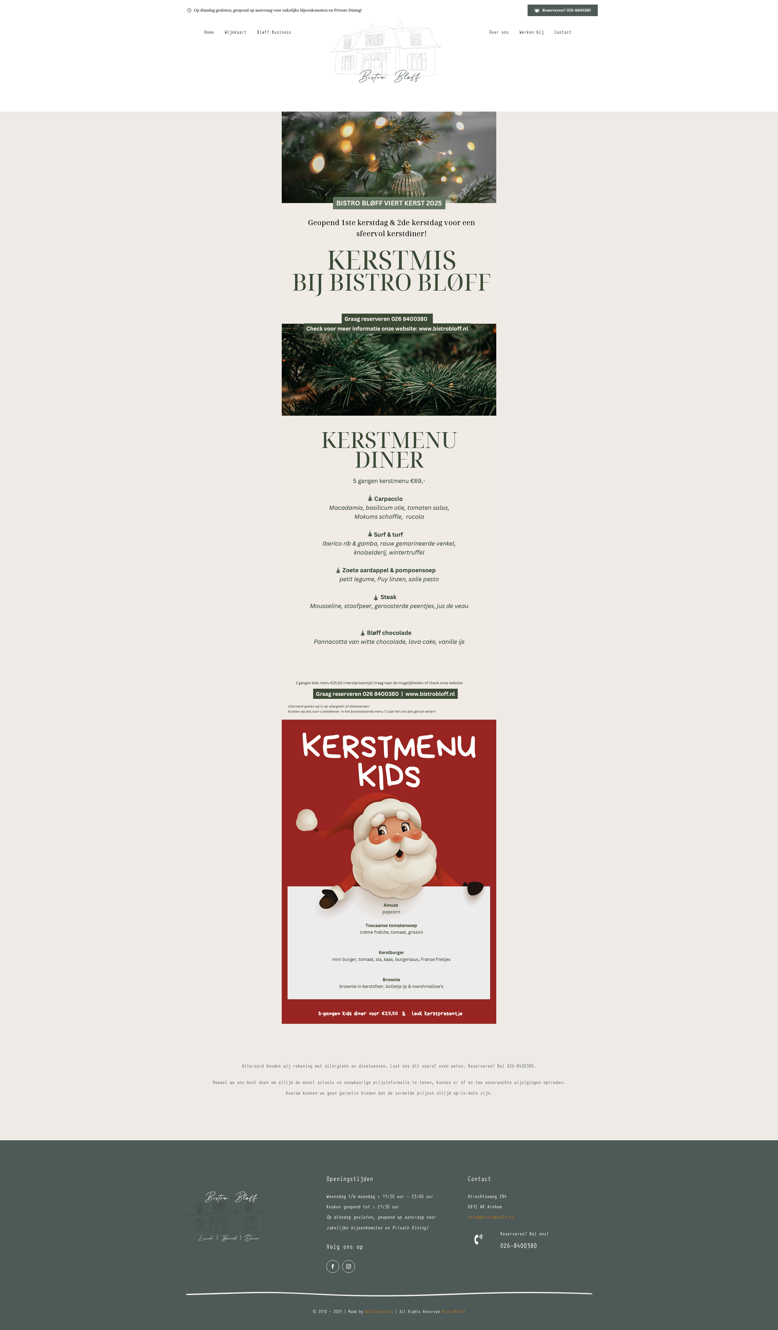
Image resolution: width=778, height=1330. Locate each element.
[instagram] (348, 1266)
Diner (252, 1238)
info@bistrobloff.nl (491, 1216)
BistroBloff (453, 1311)
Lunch (205, 1238)
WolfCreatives (379, 1311)
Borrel (228, 1238)
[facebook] (332, 1266)
